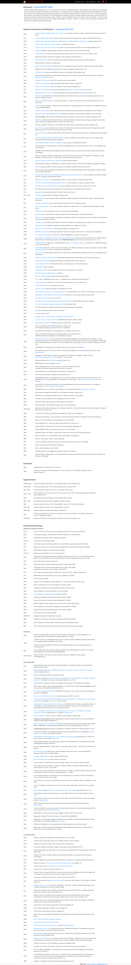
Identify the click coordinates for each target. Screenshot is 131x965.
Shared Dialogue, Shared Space (44, 38)
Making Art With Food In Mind (55, 880)
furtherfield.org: (38, 790)
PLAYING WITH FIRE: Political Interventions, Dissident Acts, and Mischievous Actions (59, 175)
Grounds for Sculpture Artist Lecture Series (46, 922)
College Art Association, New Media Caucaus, (58, 863)
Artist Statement (91, 1)
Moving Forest (96, 239)
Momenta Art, (54, 273)
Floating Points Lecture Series (42, 928)
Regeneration (39, 192)
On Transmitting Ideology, (42, 235)
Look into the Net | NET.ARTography (45, 183)
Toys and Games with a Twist (43, 206)
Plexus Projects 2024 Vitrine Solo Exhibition (48, 44)
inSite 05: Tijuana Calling (42, 276)
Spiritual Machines (40, 53)
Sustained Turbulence (41, 60)
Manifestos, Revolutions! (42, 231)
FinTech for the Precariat (42, 77)
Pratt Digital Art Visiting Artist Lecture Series (60, 866)
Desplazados (39, 101)
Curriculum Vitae (79, 1)
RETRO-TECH (39, 211)
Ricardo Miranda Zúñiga (35, 1)
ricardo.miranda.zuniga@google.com (97, 964)
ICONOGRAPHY (80, 347)
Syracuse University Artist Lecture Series (45, 925)
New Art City (48, 92)
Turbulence (53, 360)
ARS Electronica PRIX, (41, 270)
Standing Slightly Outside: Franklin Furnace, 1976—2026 (51, 33)
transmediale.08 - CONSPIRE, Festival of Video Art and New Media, (54, 238)
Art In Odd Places (40, 133)
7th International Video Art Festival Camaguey (48, 142)
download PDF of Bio (44, 7)
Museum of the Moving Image (76, 89)
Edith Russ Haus (62, 183)
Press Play (38, 167)
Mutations (38, 96)
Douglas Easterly (69, 925)
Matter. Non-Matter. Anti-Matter (44, 66)
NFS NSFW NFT (39, 92)
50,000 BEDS (39, 247)
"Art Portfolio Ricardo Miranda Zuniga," (45, 691)
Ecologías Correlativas (41, 203)
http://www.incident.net (88, 389)
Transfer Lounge (40, 222)
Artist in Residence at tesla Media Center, (45, 594)
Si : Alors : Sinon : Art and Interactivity (46, 319)
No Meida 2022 (39, 72)
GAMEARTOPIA (38, 683)
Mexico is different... (39, 715)
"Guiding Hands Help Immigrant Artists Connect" (48, 704)
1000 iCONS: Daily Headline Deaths (87, 379)
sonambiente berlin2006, (42, 260)
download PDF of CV (65, 29)
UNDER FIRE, (39, 267)
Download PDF (68, 712)
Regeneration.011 (40, 198)
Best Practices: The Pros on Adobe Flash (45, 723)
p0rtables (38, 214)
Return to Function (40, 217)
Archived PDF (55, 738)
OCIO (38, 120)
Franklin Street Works (52, 186)
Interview (89, 790)
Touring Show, (39, 252)
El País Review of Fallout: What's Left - (55, 736)
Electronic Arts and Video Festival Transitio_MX (48, 160)
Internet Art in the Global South (44, 228)
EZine (35, 795)
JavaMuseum (40, 352)
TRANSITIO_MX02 (40, 243)
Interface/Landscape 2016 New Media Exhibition (49, 138)
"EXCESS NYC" (39, 186)
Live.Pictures (39, 282)
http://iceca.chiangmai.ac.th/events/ (45, 357)
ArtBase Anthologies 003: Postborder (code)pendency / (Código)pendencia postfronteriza (61, 41)
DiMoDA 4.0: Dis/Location (42, 80)
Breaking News (39, 225)
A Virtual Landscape (49, 386)
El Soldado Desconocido (41, 751)
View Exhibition (60, 386)
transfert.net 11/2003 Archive (51, 810)
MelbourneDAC (43, 800)
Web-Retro (57, 113)
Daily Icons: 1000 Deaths (42, 113)
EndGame (38, 50)
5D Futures (38, 105)
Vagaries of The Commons (42, 179)
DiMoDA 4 (50, 101)
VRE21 (102, 101)
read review (61, 821)
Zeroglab (57, 363)
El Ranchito (38, 195)
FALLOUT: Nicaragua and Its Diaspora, (46, 257)
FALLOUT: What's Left (41, 273)
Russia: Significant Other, (42, 264)
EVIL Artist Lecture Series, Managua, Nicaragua (47, 919)
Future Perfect (39, 128)
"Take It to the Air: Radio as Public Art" (45, 696)
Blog (98, 1)
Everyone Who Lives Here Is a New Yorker (47, 47)
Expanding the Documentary (42, 885)
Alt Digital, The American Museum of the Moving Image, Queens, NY (54, 316)
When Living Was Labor (42, 285)
